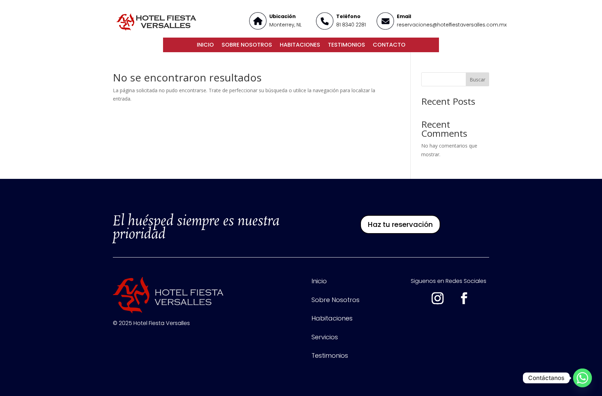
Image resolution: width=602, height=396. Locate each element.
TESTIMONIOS (346, 45)
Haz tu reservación (400, 224)
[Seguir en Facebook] (464, 298)
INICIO (205, 45)
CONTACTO (389, 45)
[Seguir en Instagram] (437, 298)
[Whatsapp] (582, 378)
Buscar (477, 79)
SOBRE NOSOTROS (247, 45)
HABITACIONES (300, 45)
